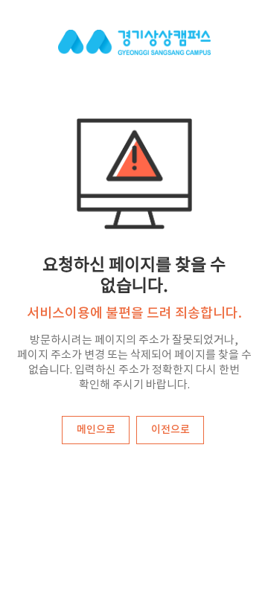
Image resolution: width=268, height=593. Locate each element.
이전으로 (170, 429)
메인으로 (96, 429)
